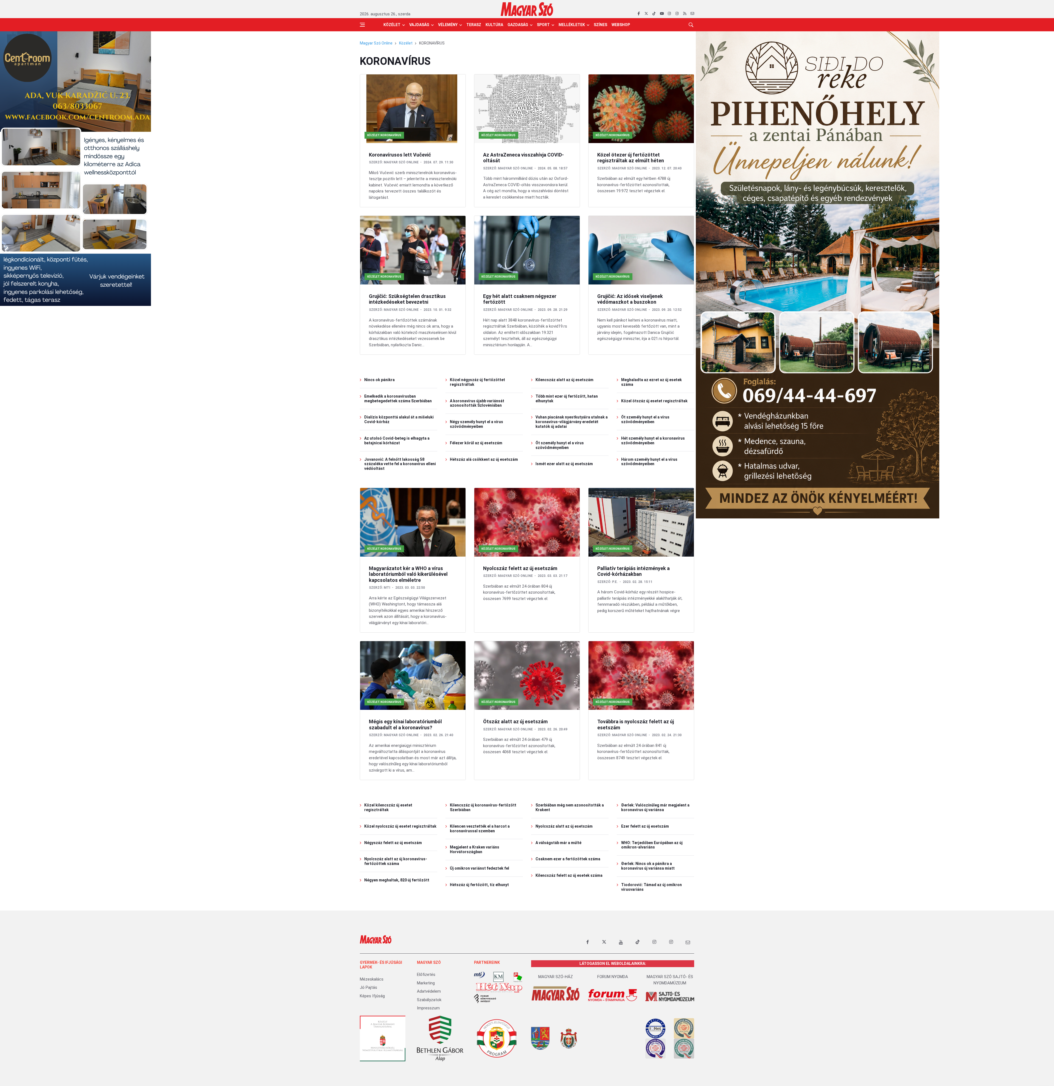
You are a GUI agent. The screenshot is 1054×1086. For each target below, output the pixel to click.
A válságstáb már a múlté (558, 843)
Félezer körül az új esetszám (476, 443)
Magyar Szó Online (376, 43)
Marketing (426, 983)
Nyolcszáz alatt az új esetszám (564, 826)
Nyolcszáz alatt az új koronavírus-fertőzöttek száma (395, 861)
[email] (692, 13)
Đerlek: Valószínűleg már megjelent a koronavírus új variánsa (655, 807)
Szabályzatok (429, 999)
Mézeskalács (371, 979)
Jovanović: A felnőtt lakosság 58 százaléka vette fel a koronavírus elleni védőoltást (400, 464)
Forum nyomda (612, 976)
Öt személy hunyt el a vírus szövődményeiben (560, 445)
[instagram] (669, 13)
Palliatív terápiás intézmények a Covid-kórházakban (633, 571)
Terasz (473, 25)
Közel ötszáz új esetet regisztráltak (654, 401)
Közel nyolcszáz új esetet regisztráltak (400, 826)
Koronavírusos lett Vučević (400, 155)
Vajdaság (419, 25)
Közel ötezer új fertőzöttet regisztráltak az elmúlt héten (630, 158)
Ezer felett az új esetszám (645, 826)
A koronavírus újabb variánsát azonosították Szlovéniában (477, 403)
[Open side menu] (362, 24)
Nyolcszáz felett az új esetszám (520, 568)
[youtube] (661, 13)
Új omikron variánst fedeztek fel (479, 868)
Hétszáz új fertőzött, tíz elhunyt (479, 885)
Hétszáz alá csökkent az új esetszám (484, 459)
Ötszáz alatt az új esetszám (515, 721)
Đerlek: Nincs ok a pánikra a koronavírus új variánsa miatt (648, 865)
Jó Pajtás (368, 987)
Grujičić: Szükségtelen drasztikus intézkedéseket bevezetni (407, 299)
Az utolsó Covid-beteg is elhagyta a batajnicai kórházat (397, 440)
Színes (600, 25)
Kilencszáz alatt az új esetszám (564, 380)
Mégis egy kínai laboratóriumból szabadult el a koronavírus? (405, 724)
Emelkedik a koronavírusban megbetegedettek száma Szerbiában (398, 398)
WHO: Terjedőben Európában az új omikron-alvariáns (652, 845)
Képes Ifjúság (372, 995)
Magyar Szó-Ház (555, 976)
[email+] (688, 942)
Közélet (391, 25)
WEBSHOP (621, 25)
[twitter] (646, 13)
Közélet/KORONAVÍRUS (384, 135)
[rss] (684, 13)
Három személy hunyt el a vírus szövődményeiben (649, 461)
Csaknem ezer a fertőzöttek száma (568, 859)
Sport (543, 25)
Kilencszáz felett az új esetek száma (569, 875)
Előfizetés (426, 974)
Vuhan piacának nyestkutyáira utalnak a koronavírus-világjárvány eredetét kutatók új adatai (572, 422)
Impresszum (428, 1008)
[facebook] (638, 13)
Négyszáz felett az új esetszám (393, 843)
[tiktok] (654, 13)
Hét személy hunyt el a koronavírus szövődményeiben (653, 440)
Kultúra (494, 25)
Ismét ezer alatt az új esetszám (564, 464)
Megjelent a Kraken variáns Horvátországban (474, 849)
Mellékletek (572, 25)
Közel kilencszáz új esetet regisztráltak (388, 807)
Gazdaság (518, 25)
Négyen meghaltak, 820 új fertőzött (396, 880)
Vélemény (448, 25)
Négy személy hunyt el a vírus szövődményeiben (476, 424)
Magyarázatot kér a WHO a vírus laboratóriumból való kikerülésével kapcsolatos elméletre (408, 574)
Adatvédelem (429, 991)
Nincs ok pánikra (379, 380)
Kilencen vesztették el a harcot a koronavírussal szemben (480, 828)
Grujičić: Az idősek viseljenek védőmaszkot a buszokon (630, 299)
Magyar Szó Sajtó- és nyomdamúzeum (670, 980)
